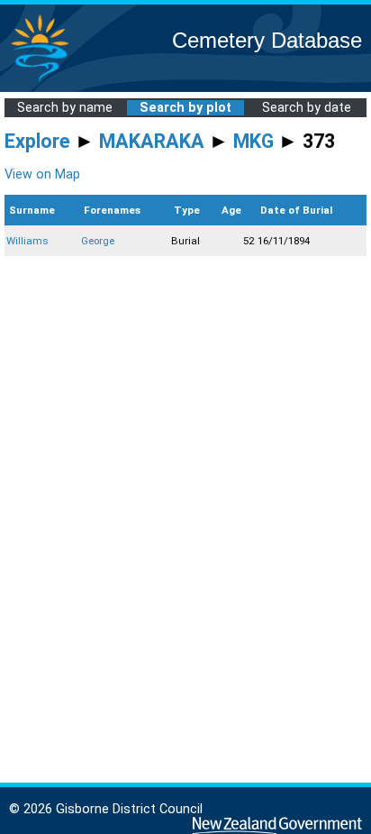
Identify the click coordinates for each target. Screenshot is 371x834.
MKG (253, 141)
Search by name (65, 107)
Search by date (306, 107)
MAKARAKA (151, 141)
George (97, 240)
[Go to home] (39, 80)
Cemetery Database (267, 40)
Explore (37, 141)
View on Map (42, 174)
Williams (27, 240)
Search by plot (185, 107)
